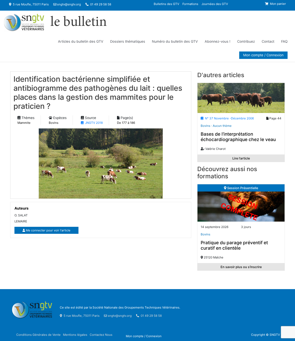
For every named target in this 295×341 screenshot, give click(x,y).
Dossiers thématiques (127, 41)
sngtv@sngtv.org (69, 4)
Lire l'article (241, 158)
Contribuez (246, 41)
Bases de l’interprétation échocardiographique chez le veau (238, 136)
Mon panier (277, 4)
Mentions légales (75, 335)
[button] (263, 55)
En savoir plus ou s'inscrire (241, 267)
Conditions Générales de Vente (38, 335)
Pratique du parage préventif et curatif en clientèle (234, 245)
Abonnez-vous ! (217, 41)
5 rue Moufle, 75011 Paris (30, 4)
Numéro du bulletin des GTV (175, 41)
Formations (190, 4)
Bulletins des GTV (166, 4)
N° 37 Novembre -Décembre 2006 (228, 118)
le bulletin (78, 23)
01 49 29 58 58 (100, 4)
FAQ (284, 41)
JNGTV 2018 (93, 123)
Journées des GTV (214, 4)
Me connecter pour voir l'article (47, 230)
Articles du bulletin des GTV (80, 41)
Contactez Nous (101, 335)
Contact (268, 41)
